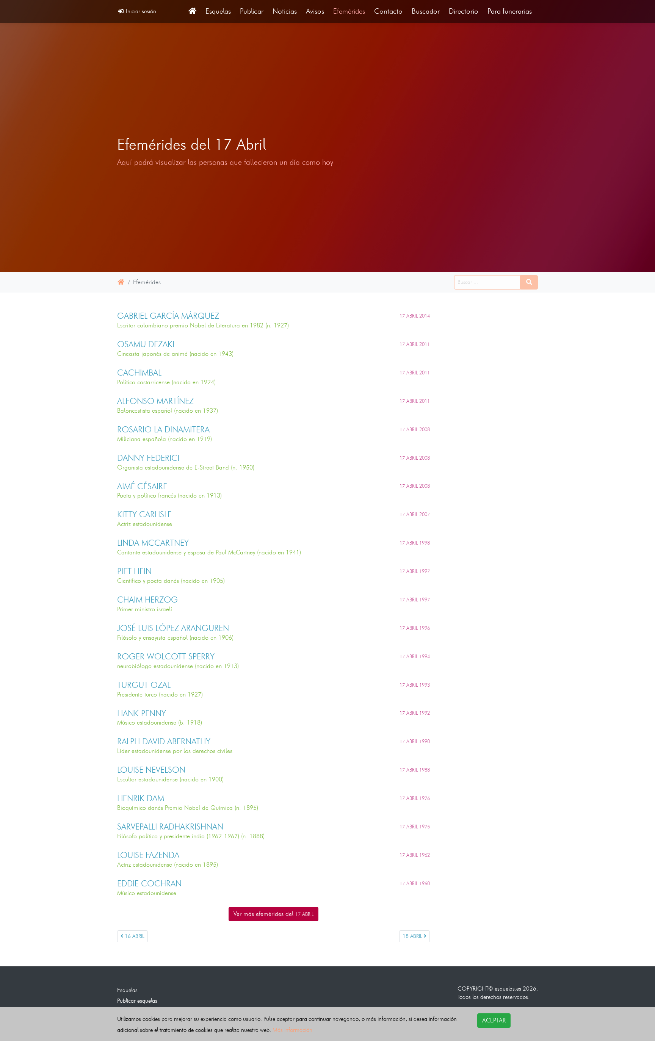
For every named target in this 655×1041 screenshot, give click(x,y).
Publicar (251, 11)
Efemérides (349, 11)
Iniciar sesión (140, 11)
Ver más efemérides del (273, 913)
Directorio (463, 11)
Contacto (388, 11)
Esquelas (218, 11)
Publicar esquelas (137, 1000)
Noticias (285, 11)
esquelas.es (508, 988)
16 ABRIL (133, 936)
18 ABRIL (413, 936)
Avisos (315, 11)
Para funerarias (509, 11)
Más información (292, 1029)
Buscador (426, 11)
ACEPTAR (494, 1020)
